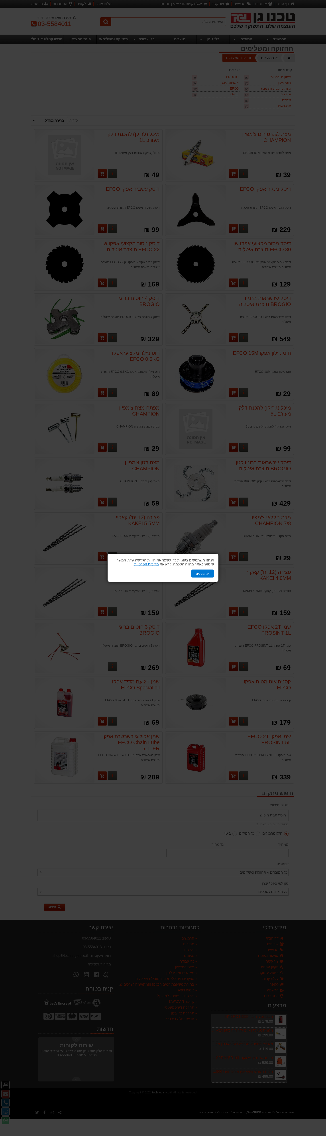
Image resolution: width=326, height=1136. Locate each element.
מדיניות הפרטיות (146, 564)
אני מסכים (203, 573)
